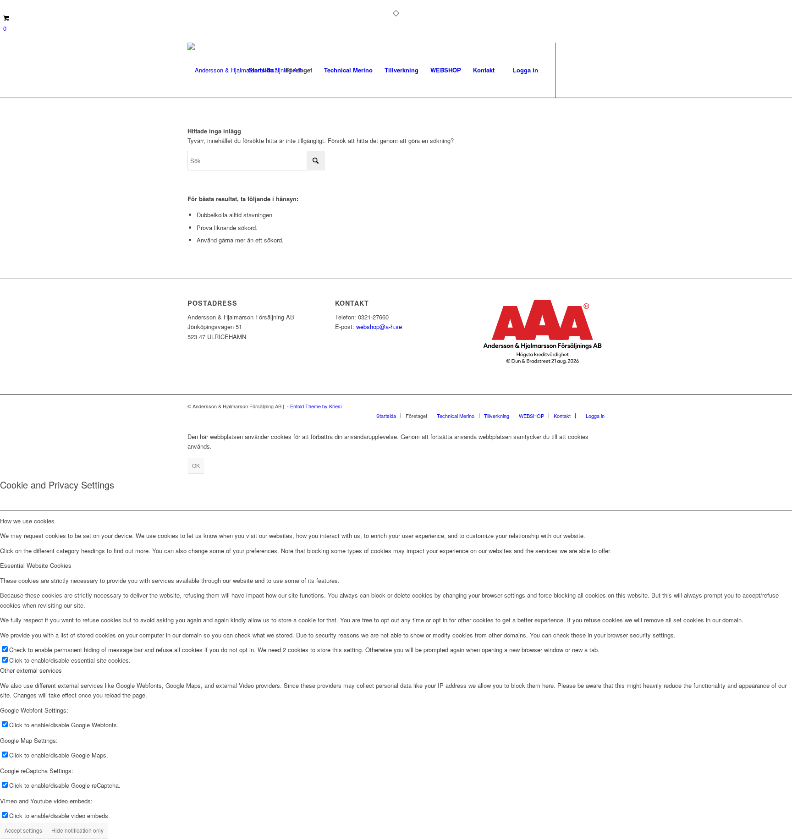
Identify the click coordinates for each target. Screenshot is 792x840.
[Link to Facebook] (570, 70)
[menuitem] (261, 70)
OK (196, 465)
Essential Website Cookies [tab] (36, 565)
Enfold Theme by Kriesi (315, 406)
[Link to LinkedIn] (598, 70)
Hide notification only (77, 830)
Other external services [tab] (31, 670)
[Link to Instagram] (584, 70)
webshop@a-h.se (379, 326)
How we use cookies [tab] (27, 520)
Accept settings (23, 830)
